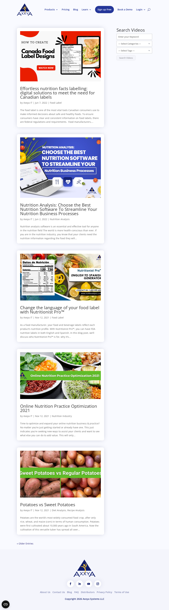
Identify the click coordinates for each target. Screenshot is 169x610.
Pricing (65, 9)
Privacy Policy (104, 592)
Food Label (56, 102)
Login (139, 9)
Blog (75, 9)
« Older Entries (25, 543)
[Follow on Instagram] (97, 583)
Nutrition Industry (62, 416)
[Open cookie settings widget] (6, 604)
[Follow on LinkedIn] (79, 583)
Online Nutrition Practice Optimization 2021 (58, 408)
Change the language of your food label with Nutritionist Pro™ (59, 310)
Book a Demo (125, 9)
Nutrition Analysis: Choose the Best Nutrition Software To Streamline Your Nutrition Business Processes (58, 209)
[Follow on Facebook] (70, 583)
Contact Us (58, 592)
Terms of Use (121, 592)
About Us (45, 592)
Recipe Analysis (75, 510)
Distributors (88, 592)
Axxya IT (27, 102)
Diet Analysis (59, 510)
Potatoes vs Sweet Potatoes (47, 505)
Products (50, 9)
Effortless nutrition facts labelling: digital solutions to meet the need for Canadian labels (57, 92)
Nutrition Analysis (60, 219)
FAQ (76, 592)
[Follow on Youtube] (88, 583)
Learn (85, 9)
